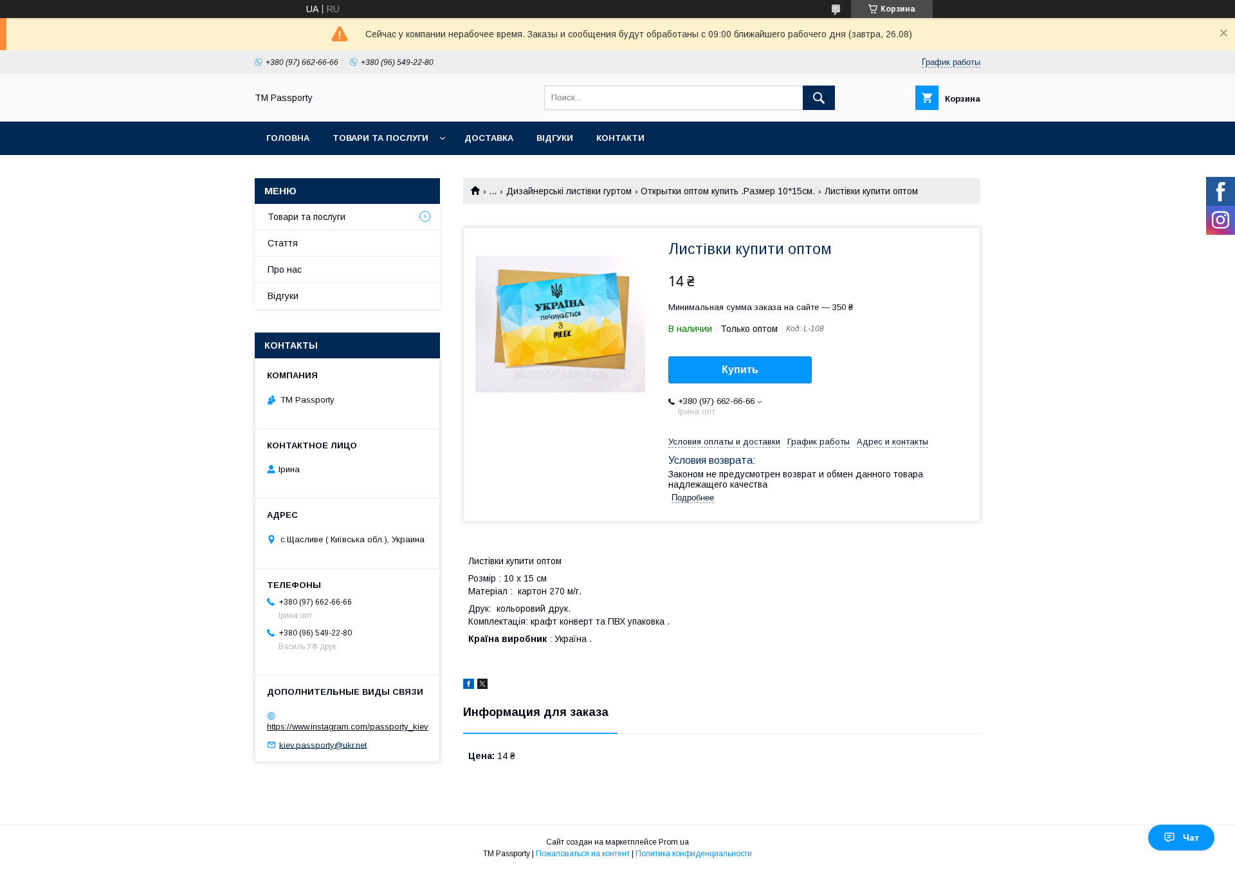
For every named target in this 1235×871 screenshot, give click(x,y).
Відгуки (554, 138)
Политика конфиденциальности (694, 853)
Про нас (285, 269)
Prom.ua (674, 842)
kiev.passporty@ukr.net (323, 744)
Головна (287, 138)
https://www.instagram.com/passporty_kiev (347, 726)
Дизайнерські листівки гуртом (569, 191)
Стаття (283, 243)
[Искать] (819, 98)
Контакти (620, 138)
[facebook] (468, 686)
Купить (740, 369)
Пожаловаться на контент (583, 853)
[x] (482, 686)
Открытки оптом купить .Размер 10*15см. (728, 191)
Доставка (488, 138)
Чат (1191, 837)
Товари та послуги (380, 138)
